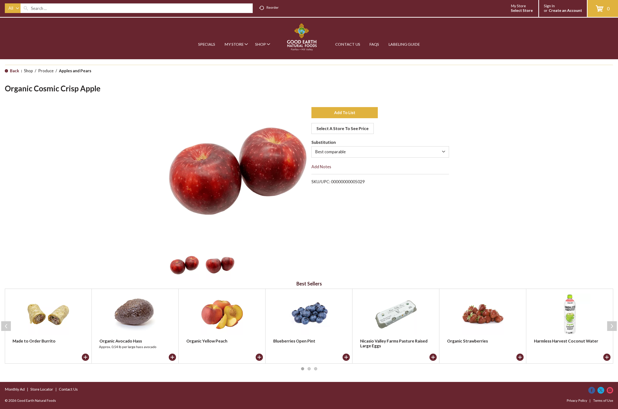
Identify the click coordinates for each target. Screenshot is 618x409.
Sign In (549, 6)
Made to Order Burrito (34, 340)
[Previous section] (6, 326)
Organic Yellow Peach (206, 340)
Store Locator (41, 389)
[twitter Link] (600, 390)
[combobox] (13, 8)
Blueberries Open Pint (294, 340)
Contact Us (68, 389)
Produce (46, 70)
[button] (184, 265)
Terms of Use (603, 400)
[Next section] (612, 326)
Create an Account (565, 10)
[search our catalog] (26, 8)
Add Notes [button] (321, 166)
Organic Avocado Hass (120, 340)
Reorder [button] (272, 7)
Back (14, 70)
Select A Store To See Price (342, 128)
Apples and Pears (75, 70)
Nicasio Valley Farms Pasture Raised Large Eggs (394, 343)
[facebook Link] (591, 390)
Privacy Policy (577, 400)
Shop (28, 70)
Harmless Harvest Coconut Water (566, 340)
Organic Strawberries (467, 340)
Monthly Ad (15, 389)
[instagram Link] (610, 390)
